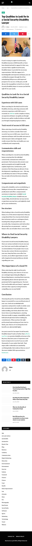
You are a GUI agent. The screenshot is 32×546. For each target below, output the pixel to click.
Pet (3, 499)
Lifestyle (4, 494)
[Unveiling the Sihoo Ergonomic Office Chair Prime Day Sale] (6, 400)
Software (4, 511)
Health (3, 486)
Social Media (5, 508)
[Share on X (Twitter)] (14, 33)
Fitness (4, 480)
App (3, 433)
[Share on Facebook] (6, 33)
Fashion (4, 472)
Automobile (5, 438)
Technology (5, 519)
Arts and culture (6, 436)
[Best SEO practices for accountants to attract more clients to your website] (6, 418)
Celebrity (4, 452)
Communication (6, 455)
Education (4, 461)
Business (4, 450)
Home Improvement (7, 488)
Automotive (5, 441)
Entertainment (6, 463)
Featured (4, 475)
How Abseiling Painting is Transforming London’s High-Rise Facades (21, 388)
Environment (5, 466)
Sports (3, 513)
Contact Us (11, 536)
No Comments (10, 29)
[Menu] (3, 3)
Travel (3, 522)
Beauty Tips (5, 444)
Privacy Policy (20, 536)
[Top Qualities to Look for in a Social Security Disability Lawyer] (16, 47)
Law (3, 12)
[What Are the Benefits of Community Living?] (6, 409)
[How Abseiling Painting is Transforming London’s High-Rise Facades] (6, 389)
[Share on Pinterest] (23, 33)
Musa (8, 27)
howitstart (5, 352)
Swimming (4, 516)
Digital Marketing (6, 458)
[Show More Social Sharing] (28, 33)
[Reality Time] (16, 3)
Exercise (4, 469)
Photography (5, 502)
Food (3, 483)
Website (4, 524)
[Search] (29, 3)
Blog (3, 447)
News (3, 497)
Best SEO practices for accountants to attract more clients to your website (20, 418)
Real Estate (5, 505)
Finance (4, 477)
